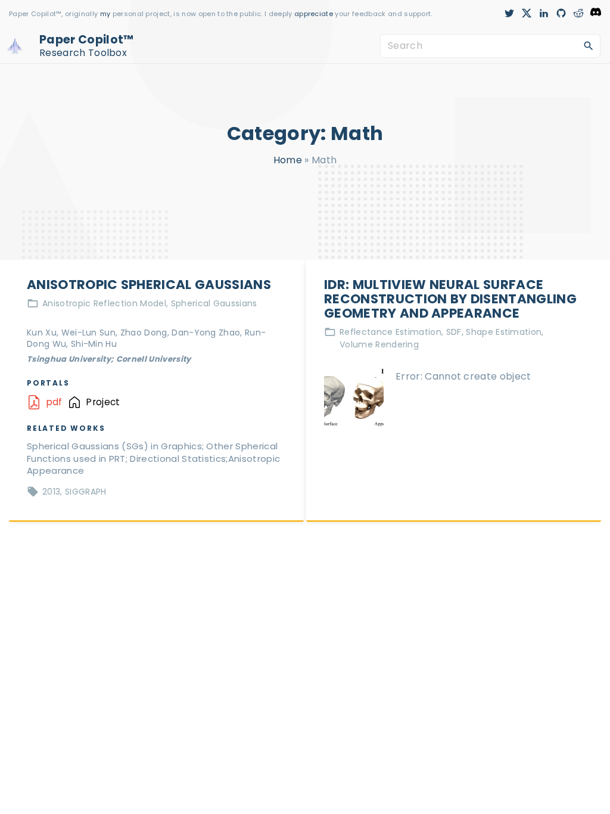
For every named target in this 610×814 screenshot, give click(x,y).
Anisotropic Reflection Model (104, 303)
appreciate (314, 13)
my (105, 13)
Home (287, 160)
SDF (454, 332)
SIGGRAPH (86, 492)
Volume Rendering (379, 344)
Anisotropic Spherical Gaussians (149, 284)
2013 (51, 492)
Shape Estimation (503, 332)
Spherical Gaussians (214, 303)
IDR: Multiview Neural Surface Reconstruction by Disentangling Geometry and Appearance (450, 298)
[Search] (588, 45)
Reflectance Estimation (390, 332)
